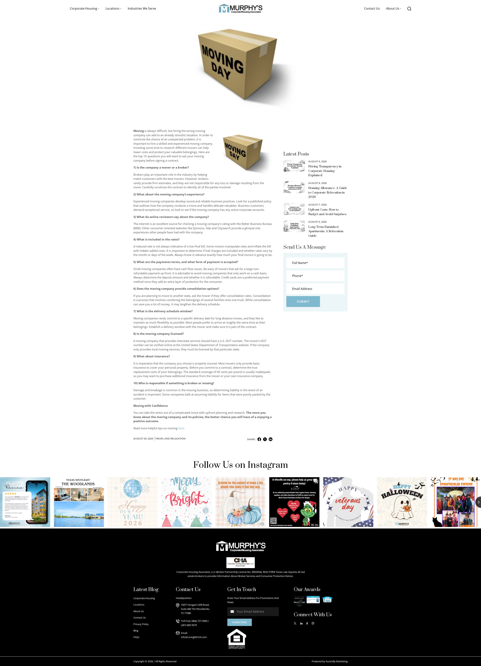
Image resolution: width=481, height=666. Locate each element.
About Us (138, 611)
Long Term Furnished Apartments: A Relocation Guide (325, 231)
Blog (135, 630)
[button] (84, 8)
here (181, 428)
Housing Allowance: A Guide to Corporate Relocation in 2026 (327, 192)
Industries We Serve (142, 8)
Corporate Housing (144, 598)
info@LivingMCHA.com (194, 637)
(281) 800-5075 (189, 625)
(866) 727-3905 (199, 621)
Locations (138, 604)
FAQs (136, 637)
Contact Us (372, 8)
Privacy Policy (141, 624)
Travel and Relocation (170, 438)
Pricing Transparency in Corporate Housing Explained (324, 171)
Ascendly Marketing (337, 661)
